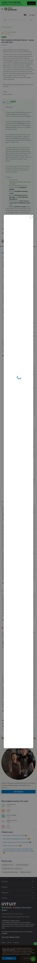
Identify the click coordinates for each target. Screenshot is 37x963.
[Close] (31, 217)
